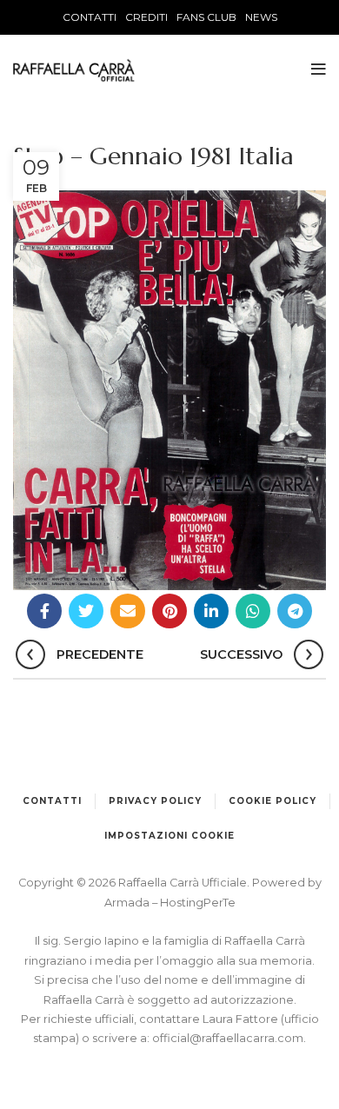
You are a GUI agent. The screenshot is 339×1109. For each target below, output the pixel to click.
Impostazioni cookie (169, 835)
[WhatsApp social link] (253, 611)
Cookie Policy (272, 801)
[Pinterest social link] (169, 611)
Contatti (52, 801)
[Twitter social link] (86, 611)
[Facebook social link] (44, 611)
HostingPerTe (198, 902)
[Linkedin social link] (211, 611)
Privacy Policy (155, 801)
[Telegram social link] (294, 611)
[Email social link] (127, 611)
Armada (128, 902)
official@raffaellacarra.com (227, 1038)
